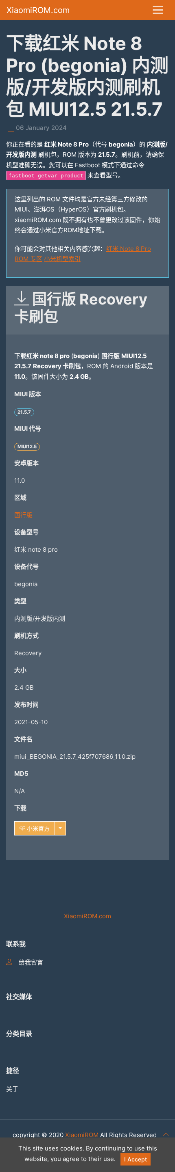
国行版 (23, 515)
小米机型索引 (62, 259)
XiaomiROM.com (38, 10)
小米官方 (37, 828)
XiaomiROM (81, 1135)
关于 (12, 1089)
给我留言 (31, 962)
